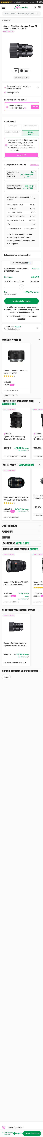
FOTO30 (20, 155)
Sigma (6, 677)
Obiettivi (7, 20)
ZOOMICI (24, 263)
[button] (30, 71)
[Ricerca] (38, 13)
